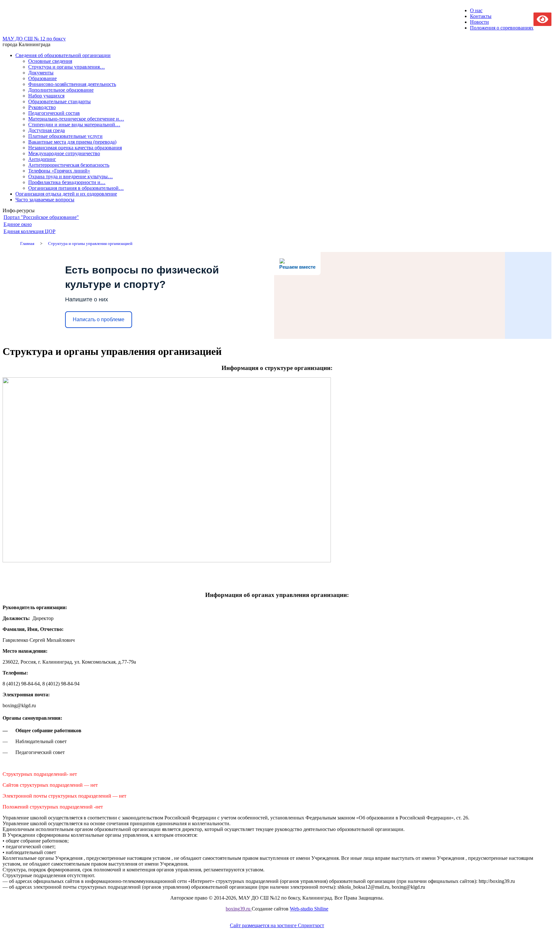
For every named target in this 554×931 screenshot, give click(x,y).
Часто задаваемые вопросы (44, 199)
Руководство (42, 107)
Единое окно (18, 224)
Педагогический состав (54, 113)
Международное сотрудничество (64, 153)
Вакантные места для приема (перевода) (72, 142)
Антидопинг (42, 159)
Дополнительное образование (61, 90)
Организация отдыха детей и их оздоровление (66, 194)
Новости (479, 22)
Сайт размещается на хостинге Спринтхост (277, 925)
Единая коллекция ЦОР (29, 231)
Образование (42, 78)
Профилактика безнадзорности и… (66, 182)
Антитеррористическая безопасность (68, 165)
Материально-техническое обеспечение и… (76, 119)
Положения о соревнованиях (501, 27)
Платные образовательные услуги (65, 136)
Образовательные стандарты (59, 101)
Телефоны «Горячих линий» (59, 170)
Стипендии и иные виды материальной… (74, 124)
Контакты (480, 16)
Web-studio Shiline (309, 908)
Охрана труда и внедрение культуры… (70, 176)
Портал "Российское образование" (41, 217)
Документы (41, 72)
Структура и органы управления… (66, 67)
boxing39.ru (239, 908)
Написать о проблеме (98, 319)
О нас (476, 10)
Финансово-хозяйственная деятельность (72, 84)
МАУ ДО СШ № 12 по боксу (34, 38)
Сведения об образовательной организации (63, 55)
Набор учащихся (46, 95)
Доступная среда (46, 130)
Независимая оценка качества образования (75, 147)
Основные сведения (50, 61)
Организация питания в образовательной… (76, 188)
